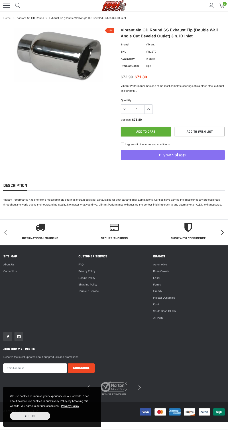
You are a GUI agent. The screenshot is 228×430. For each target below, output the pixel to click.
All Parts (158, 317)
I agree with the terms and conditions (147, 144)
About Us (8, 264)
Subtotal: (126, 119)
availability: (128, 58)
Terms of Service (88, 291)
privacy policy (70, 406)
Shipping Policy (87, 284)
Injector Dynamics (164, 297)
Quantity (126, 100)
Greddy (157, 291)
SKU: (124, 51)
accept (30, 416)
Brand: (125, 44)
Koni (156, 304)
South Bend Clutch (164, 311)
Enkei (156, 277)
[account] (211, 5)
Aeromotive (160, 264)
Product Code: (130, 65)
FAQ (80, 264)
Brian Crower (161, 271)
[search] (17, 5)
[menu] (6, 5)
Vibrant (150, 44)
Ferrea (157, 284)
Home (7, 18)
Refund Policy (86, 277)
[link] (7, 336)
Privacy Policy (86, 271)
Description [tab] (15, 185)
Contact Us (10, 271)
